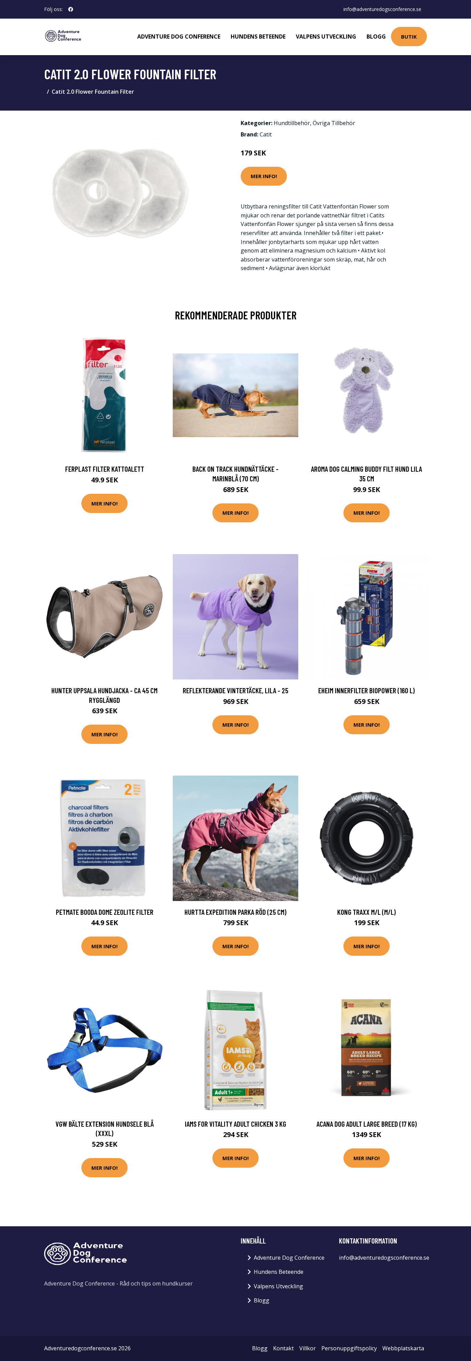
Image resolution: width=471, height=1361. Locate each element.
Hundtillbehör (292, 123)
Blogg (376, 36)
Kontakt (283, 1348)
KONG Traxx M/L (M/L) (366, 912)
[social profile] (71, 9)
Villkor (307, 1348)
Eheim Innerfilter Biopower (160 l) (366, 690)
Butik (409, 36)
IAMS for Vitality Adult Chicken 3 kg (235, 1123)
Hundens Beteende (258, 36)
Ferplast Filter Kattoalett (104, 468)
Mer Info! (264, 176)
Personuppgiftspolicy (349, 1348)
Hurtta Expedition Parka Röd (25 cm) (235, 912)
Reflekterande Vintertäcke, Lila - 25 (235, 690)
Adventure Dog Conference (178, 36)
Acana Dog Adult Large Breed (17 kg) (367, 1123)
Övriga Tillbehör (334, 123)
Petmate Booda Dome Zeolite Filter (104, 912)
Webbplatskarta (403, 1348)
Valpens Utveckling (326, 36)
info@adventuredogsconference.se (382, 9)
